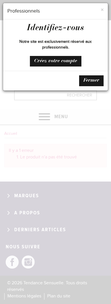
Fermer (91, 80)
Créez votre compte (55, 61)
